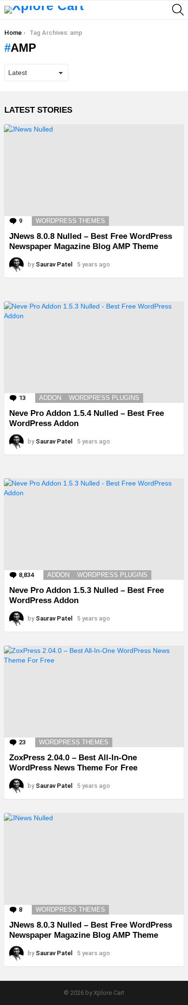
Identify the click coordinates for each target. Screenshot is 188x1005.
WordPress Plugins (104, 397)
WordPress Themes (70, 220)
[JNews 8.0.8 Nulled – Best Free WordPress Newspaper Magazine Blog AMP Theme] (94, 175)
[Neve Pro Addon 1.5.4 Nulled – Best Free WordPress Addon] (94, 352)
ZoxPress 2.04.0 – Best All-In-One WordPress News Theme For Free (73, 762)
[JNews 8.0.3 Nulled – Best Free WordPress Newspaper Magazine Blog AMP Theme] (94, 864)
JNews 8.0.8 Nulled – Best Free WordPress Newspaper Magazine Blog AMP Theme (90, 241)
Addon (50, 397)
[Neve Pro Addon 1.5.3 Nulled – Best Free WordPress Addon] (94, 529)
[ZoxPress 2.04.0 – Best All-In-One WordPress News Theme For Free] (94, 696)
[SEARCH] (178, 9)
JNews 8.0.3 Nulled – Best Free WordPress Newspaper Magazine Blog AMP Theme (90, 929)
